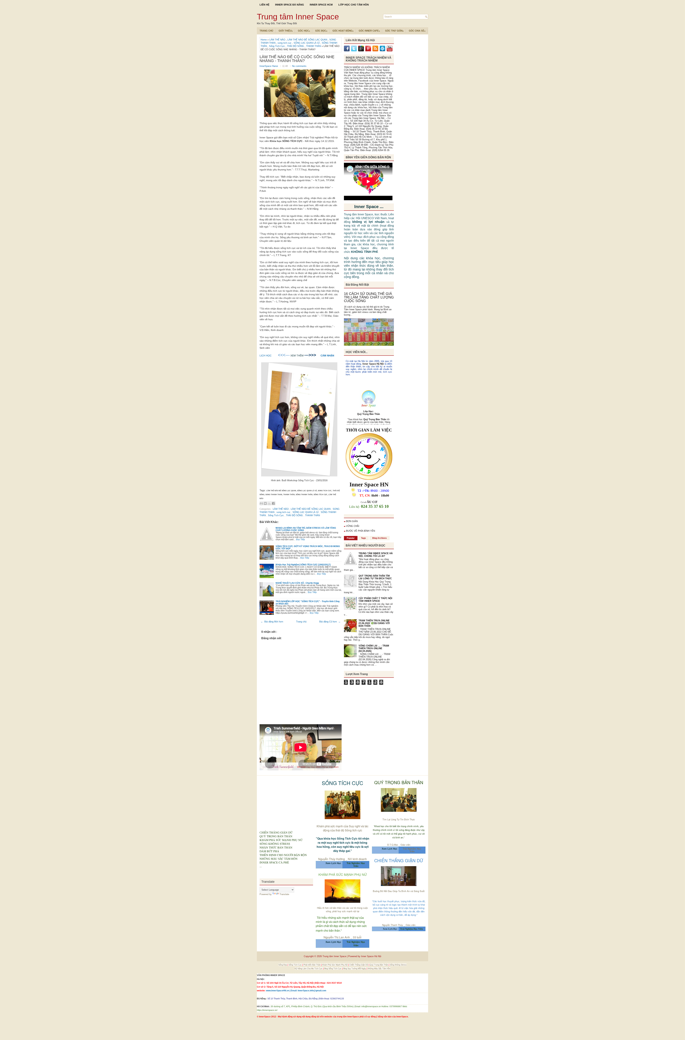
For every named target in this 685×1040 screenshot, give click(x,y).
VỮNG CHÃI (352, 526)
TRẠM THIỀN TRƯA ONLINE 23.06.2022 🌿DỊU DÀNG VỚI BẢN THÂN (374, 623)
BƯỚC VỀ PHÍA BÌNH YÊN (360, 531)
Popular (351, 538)
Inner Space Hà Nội (373, 363)
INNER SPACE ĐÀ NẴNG (289, 4)
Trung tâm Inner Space (298, 16)
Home (264, 39)
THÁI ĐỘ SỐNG (296, 46)
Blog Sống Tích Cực (333, 968)
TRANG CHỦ (266, 30)
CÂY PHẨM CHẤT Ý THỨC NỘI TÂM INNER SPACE (375, 599)
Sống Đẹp (283, 965)
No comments (299, 66)
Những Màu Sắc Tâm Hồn (379, 968)
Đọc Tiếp (300, 539)
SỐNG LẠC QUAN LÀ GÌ (307, 43)
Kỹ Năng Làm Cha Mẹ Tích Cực (309, 968)
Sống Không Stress (398, 965)
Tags (363, 538)
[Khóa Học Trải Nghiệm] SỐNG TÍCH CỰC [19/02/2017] (303, 564)
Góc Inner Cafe (369, 30)
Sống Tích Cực (277, 46)
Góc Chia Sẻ (417, 30)
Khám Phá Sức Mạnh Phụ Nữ (335, 965)
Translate (284, 894)
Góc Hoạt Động (343, 30)
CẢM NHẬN (327, 355)
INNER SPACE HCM (321, 4)
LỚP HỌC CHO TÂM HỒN (353, 4)
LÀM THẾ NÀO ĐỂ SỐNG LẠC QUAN (307, 39)
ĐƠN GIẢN (352, 521)
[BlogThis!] (265, 503)
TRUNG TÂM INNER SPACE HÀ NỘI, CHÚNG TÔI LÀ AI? (376, 554)
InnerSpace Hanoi (269, 66)
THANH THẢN (314, 46)
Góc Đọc (321, 30)
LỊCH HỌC (266, 355)
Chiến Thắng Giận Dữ (359, 965)
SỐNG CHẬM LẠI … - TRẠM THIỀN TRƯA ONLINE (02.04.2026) (374, 648)
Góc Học (304, 30)
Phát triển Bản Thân (312, 965)
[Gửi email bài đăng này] (261, 503)
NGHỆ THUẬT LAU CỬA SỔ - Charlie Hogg (297, 583)
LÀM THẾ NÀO (277, 39)
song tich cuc (285, 43)
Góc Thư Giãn (394, 30)
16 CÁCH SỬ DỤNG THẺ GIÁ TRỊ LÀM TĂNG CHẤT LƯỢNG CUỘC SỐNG (369, 297)
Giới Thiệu (286, 30)
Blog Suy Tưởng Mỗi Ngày (355, 968)
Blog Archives (379, 538)
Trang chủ (301, 621)
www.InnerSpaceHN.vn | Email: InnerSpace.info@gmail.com (296, 990)
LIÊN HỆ (264, 4)
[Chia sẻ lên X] (269, 503)
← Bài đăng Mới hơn (272, 621)
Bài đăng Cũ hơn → (330, 621)
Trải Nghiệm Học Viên (412, 850)
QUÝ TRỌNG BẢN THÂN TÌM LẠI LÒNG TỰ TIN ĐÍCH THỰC (375, 577)
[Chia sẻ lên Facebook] (273, 503)
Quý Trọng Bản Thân (379, 965)
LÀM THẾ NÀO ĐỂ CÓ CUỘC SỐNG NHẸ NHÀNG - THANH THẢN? (297, 59)
